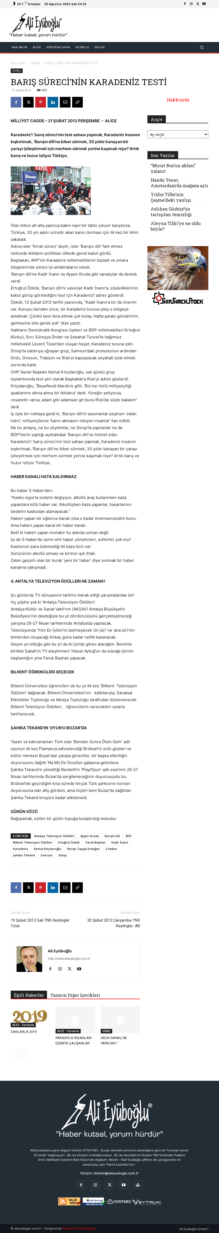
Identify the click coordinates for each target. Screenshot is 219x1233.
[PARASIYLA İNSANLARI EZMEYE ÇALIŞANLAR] (75, 1019)
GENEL (35, 63)
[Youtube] (204, 4)
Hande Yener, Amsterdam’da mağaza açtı (179, 182)
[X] (197, 4)
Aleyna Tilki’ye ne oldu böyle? (176, 226)
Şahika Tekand (24, 855)
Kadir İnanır (119, 842)
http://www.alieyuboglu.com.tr (69, 958)
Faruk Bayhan (95, 842)
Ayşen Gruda (89, 836)
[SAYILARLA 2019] (30, 1016)
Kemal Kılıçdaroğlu (47, 849)
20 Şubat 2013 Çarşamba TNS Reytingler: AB (113, 923)
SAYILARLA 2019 (24, 1032)
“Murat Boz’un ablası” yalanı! (173, 168)
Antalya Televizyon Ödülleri (54, 836)
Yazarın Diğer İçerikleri (75, 995)
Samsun (47, 855)
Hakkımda (178, 99)
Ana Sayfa (18, 63)
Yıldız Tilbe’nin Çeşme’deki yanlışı (171, 197)
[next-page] (22, 1054)
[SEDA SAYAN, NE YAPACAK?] (120, 1019)
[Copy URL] (77, 102)
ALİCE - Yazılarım (23, 1025)
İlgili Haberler (29, 995)
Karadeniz (20, 849)
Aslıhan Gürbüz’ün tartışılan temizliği (171, 211)
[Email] (65, 102)
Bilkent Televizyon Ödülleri (32, 842)
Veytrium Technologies (78, 1228)
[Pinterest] (40, 102)
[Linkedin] (53, 102)
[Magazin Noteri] (138, 1185)
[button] (202, 47)
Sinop (62, 855)
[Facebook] (185, 4)
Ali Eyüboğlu (60, 950)
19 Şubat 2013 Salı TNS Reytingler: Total (41, 923)
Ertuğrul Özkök (69, 842)
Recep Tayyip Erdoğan (83, 849)
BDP (129, 836)
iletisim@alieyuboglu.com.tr (116, 1173)
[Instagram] (191, 4)
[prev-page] (14, 1054)
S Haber (111, 849)
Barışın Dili (112, 836)
